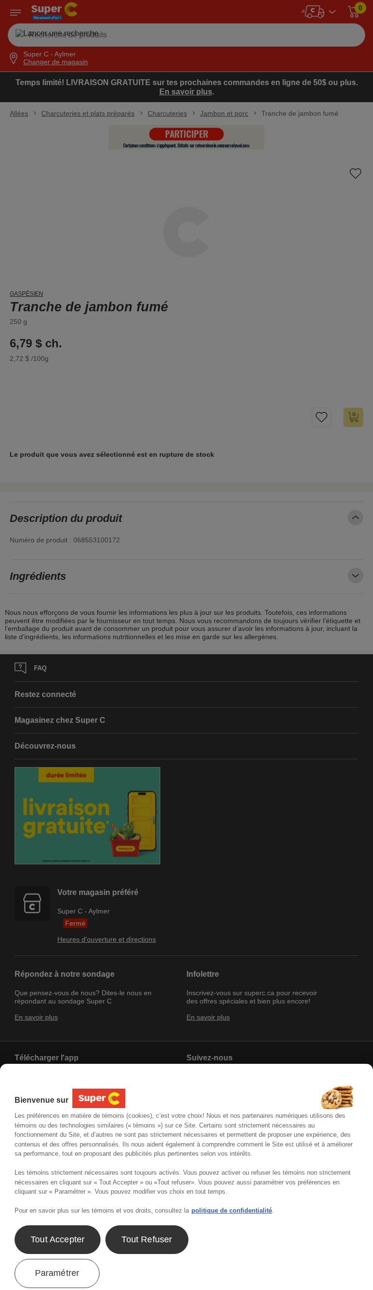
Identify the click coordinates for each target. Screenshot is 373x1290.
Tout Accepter (58, 1239)
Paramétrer (57, 1273)
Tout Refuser (146, 1239)
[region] (186, 1177)
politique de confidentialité (231, 1210)
